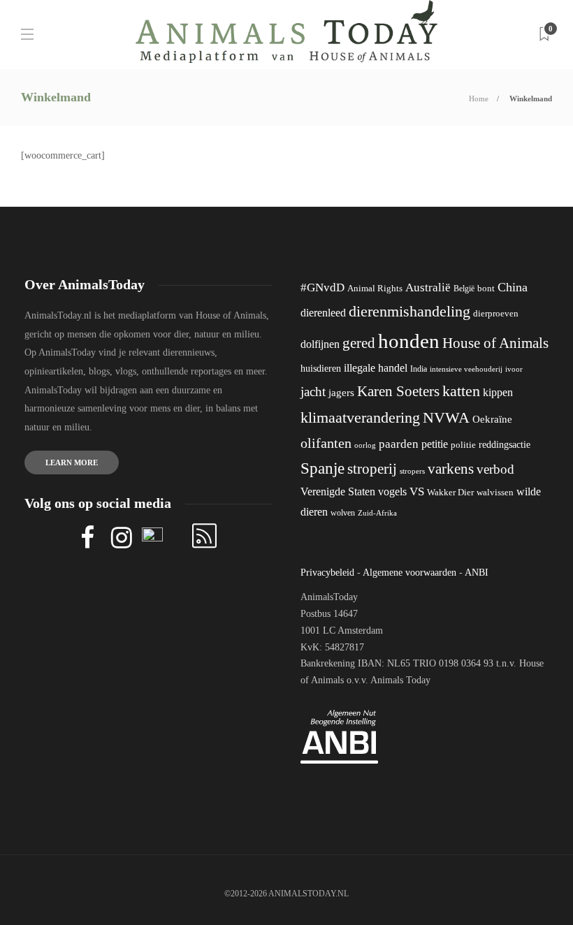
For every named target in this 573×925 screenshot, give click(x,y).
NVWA (446, 417)
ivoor (514, 369)
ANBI (476, 572)
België (464, 288)
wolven (343, 513)
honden (409, 341)
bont (486, 288)
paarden (399, 444)
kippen (498, 392)
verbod (495, 469)
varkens (451, 468)
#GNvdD (322, 287)
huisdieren (320, 368)
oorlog (365, 445)
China (513, 287)
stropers (412, 471)
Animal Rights (374, 288)
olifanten (325, 443)
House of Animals (495, 343)
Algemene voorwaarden (409, 572)
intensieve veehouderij (466, 369)
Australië (428, 287)
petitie (434, 444)
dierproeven (495, 314)
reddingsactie (504, 444)
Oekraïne (492, 419)
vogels (392, 491)
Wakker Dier (450, 492)
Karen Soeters (398, 391)
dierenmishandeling (409, 311)
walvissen (495, 492)
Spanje (322, 468)
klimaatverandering (360, 417)
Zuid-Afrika (377, 513)
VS (416, 491)
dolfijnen (320, 344)
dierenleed (323, 313)
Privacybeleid (327, 572)
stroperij (372, 468)
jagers (341, 392)
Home (478, 98)
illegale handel (375, 368)
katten (461, 391)
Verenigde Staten (337, 491)
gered (358, 343)
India (418, 369)
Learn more (71, 462)
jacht (313, 391)
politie (463, 445)
